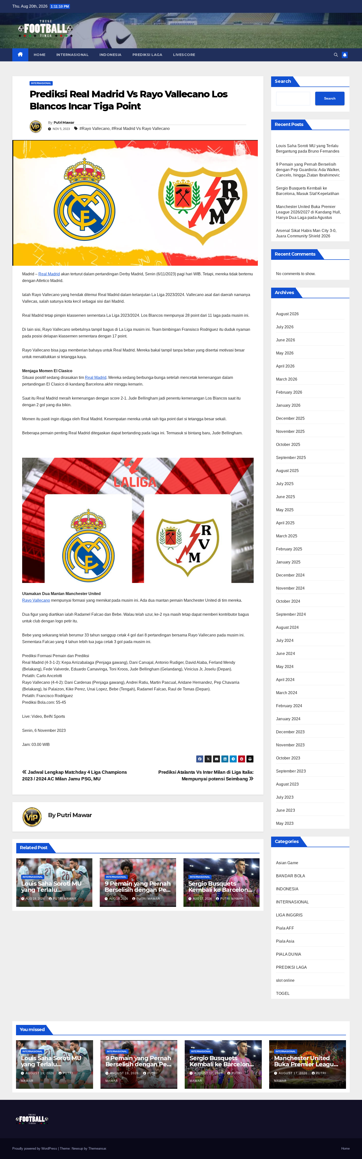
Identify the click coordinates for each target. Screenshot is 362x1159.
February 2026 (289, 392)
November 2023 (290, 745)
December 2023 (290, 732)
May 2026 (285, 353)
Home (345, 1148)
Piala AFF (285, 928)
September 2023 (291, 771)
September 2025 (291, 458)
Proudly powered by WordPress (35, 1148)
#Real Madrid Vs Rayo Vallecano (141, 128)
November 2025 (290, 431)
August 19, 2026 (40, 1073)
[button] (336, 55)
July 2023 (285, 797)
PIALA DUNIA (288, 954)
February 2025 (289, 549)
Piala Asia (285, 941)
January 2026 (288, 405)
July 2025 (285, 484)
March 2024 (286, 693)
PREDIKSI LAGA (147, 55)
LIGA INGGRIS (289, 915)
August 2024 (287, 627)
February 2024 (289, 706)
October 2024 (288, 601)
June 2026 (285, 340)
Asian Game (287, 863)
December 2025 (290, 418)
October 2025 (288, 444)
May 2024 (285, 667)
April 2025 (285, 523)
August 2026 (287, 314)
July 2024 (285, 640)
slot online (285, 980)
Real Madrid (49, 274)
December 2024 (290, 575)
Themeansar (97, 1148)
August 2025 (287, 471)
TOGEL (283, 993)
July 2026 (285, 327)
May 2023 (285, 823)
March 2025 (286, 536)
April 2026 (285, 366)
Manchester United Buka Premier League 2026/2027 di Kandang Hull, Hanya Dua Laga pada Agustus (308, 212)
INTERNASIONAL (72, 55)
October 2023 (288, 758)
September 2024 (291, 614)
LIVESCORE (184, 55)
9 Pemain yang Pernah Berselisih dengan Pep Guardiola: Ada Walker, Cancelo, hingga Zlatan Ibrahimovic (308, 169)
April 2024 (285, 680)
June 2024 (285, 653)
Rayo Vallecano (36, 600)
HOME (40, 55)
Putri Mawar (64, 122)
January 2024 (288, 719)
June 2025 (285, 497)
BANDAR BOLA (290, 876)
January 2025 (288, 562)
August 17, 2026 (209, 1073)
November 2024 (290, 588)
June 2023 (285, 810)
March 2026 (286, 379)
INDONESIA (110, 55)
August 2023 (287, 784)
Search (283, 81)
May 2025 (285, 510)
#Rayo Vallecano (95, 128)
